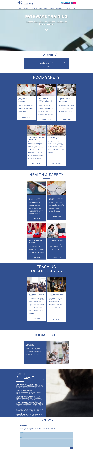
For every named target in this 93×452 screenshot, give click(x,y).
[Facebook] (72, 3)
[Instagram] (74, 3)
